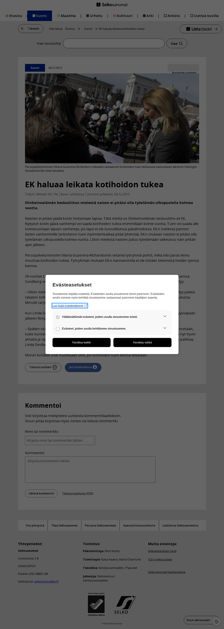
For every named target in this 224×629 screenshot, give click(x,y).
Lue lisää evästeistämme (67, 305)
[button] (165, 317)
